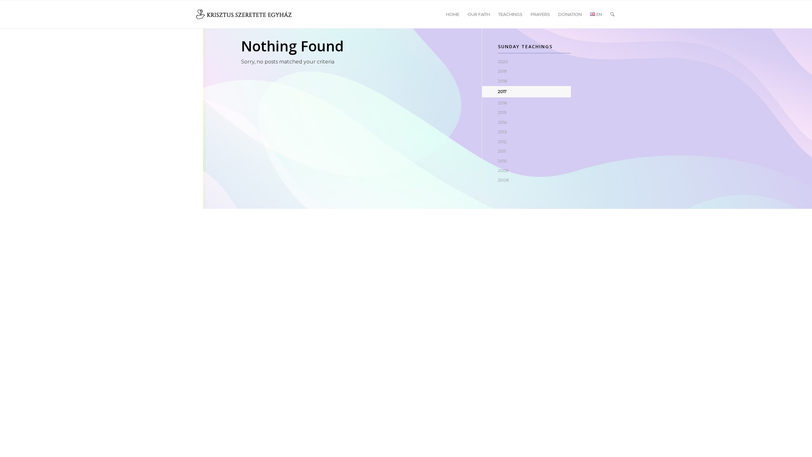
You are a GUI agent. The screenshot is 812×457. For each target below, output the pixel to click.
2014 (502, 122)
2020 (503, 61)
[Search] (612, 14)
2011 (502, 151)
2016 (502, 102)
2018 (502, 80)
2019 (502, 71)
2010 (502, 160)
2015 (502, 112)
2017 (502, 91)
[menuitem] (452, 14)
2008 (503, 179)
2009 (503, 170)
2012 (502, 141)
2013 (502, 131)
